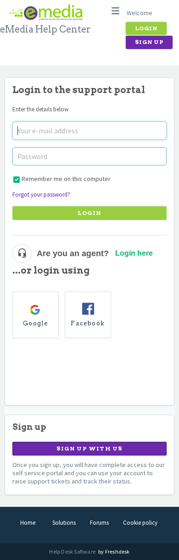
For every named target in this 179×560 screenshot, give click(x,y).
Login (90, 212)
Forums (99, 523)
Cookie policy (140, 523)
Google (35, 323)
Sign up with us (89, 448)
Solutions (64, 523)
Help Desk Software (72, 551)
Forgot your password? (41, 194)
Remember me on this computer (66, 179)
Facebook (88, 323)
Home (27, 523)
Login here (134, 253)
